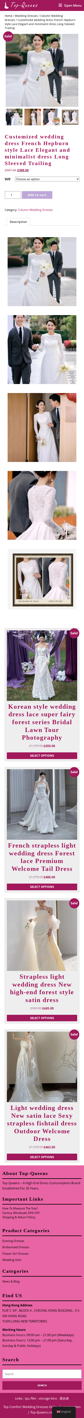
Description (18, 222)
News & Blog (11, 1281)
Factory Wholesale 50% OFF (21, 1213)
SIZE (8, 179)
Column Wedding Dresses (35, 210)
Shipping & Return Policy (19, 1217)
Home (8, 16)
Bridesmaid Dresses (15, 1247)
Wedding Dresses (26, 16)
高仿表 (64, 1398)
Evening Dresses (13, 1241)
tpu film (30, 1398)
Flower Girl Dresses (15, 1253)
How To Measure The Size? (20, 1208)
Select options (42, 755)
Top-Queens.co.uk (43, 1412)
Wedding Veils (11, 1260)
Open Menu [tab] (73, 5)
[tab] (18, 222)
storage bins (48, 1398)
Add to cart (37, 195)
